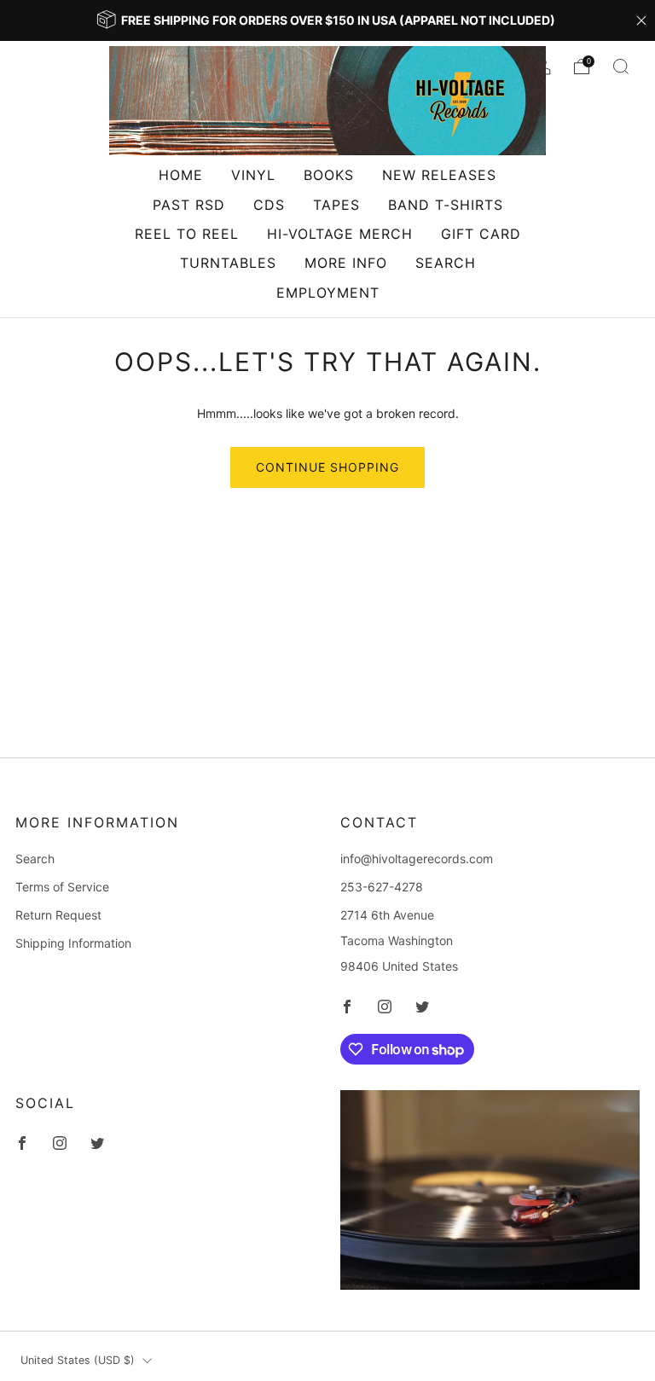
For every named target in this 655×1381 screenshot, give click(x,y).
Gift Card (481, 233)
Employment (328, 292)
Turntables (228, 262)
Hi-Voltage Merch (340, 233)
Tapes (336, 204)
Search (445, 262)
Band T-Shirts (445, 204)
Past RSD (189, 204)
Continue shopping (327, 467)
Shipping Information (73, 943)
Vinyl (253, 174)
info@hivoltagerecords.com (416, 858)
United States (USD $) (77, 1360)
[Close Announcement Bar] (641, 20)
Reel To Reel (187, 233)
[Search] (620, 66)
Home (181, 174)
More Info (345, 262)
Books (329, 174)
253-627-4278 (381, 886)
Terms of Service (62, 886)
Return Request (58, 915)
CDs (269, 204)
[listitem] (327, 20)
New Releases (439, 174)
